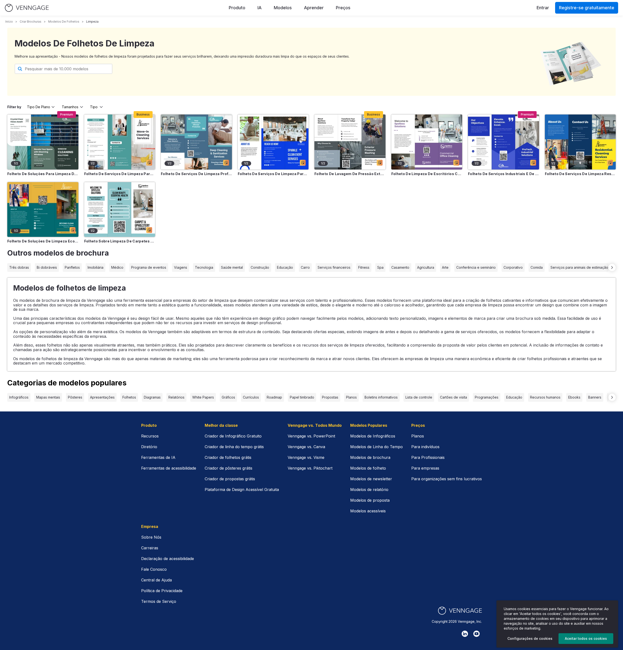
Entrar (543, 7)
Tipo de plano (38, 107)
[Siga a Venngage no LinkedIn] (464, 633)
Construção (260, 267)
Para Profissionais (428, 457)
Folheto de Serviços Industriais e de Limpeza (503, 174)
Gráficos (228, 397)
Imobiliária (95, 267)
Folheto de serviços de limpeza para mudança (119, 174)
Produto (237, 7)
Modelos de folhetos (63, 21)
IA (259, 7)
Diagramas (152, 397)
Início (9, 21)
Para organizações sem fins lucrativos (446, 478)
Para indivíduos (425, 446)
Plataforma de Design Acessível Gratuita (242, 489)
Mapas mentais (48, 397)
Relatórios (176, 397)
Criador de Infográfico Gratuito (233, 436)
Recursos (150, 436)
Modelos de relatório (369, 489)
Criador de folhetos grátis (228, 457)
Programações (486, 397)
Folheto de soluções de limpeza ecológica (42, 241)
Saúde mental (232, 267)
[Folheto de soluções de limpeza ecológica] (42, 209)
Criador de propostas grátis (230, 478)
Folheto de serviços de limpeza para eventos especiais (273, 174)
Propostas (330, 397)
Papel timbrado (302, 397)
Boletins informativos (381, 397)
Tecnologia (204, 267)
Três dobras (19, 267)
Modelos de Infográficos (372, 436)
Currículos (251, 397)
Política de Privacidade (162, 590)
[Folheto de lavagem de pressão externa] (349, 142)
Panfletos (72, 267)
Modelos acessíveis (368, 510)
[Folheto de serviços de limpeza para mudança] (119, 142)
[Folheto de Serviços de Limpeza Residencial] (580, 142)
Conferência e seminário (476, 267)
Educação (285, 267)
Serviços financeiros (334, 267)
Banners (594, 397)
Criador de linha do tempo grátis (234, 446)
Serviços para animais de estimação (579, 267)
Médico (117, 267)
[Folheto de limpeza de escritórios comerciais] (426, 142)
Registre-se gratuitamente (586, 7)
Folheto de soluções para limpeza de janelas (42, 174)
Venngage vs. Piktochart (310, 468)
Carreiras (149, 547)
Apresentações (102, 397)
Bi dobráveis (47, 267)
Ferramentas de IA (158, 457)
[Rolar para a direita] (612, 267)
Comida (537, 267)
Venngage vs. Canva (306, 446)
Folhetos (129, 397)
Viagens (180, 267)
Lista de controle (418, 397)
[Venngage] (460, 611)
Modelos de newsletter (371, 478)
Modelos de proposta (370, 500)
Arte (445, 267)
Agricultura (425, 267)
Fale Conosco (154, 569)
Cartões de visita (453, 397)
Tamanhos (70, 107)
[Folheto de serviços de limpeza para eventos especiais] (273, 142)
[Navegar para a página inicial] (27, 8)
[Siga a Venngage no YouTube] (476, 633)
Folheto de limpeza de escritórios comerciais (426, 174)
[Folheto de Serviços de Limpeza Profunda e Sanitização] (196, 142)
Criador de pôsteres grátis (228, 468)
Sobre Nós (151, 537)
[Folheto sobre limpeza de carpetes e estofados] (119, 209)
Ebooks (574, 397)
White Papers (203, 397)
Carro (305, 267)
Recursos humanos (545, 397)
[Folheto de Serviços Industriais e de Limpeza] (503, 142)
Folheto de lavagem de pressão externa (349, 174)
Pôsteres (75, 397)
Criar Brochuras (30, 21)
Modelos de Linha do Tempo (376, 446)
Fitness (363, 267)
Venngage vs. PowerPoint (311, 436)
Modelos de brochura (370, 457)
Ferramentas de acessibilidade (168, 468)
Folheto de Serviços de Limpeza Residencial (580, 174)
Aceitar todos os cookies (586, 638)
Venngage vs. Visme (306, 457)
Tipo (94, 107)
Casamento (400, 267)
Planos (351, 397)
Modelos (283, 7)
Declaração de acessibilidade (167, 558)
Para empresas (425, 468)
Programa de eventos (148, 267)
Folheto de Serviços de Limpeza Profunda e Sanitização (196, 174)
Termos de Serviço (158, 601)
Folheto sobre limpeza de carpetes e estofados (119, 241)
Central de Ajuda (156, 580)
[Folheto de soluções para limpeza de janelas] (42, 142)
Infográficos (18, 397)
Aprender (314, 7)
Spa (380, 267)
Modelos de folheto (368, 468)
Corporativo (513, 267)
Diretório (149, 446)
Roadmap (274, 397)
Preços (343, 7)
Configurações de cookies (529, 638)
